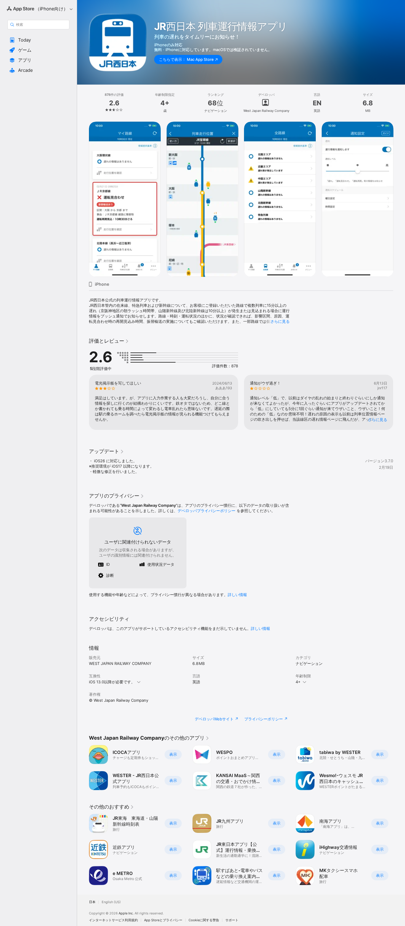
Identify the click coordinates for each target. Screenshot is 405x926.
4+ (298, 681)
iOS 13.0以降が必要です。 (112, 681)
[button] (38, 40)
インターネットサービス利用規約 (113, 920)
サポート (231, 920)
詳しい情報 (237, 594)
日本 (92, 902)
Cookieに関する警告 (204, 920)
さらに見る (280, 321)
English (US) (111, 902)
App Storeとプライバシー (163, 920)
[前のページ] (83, 199)
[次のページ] (399, 199)
